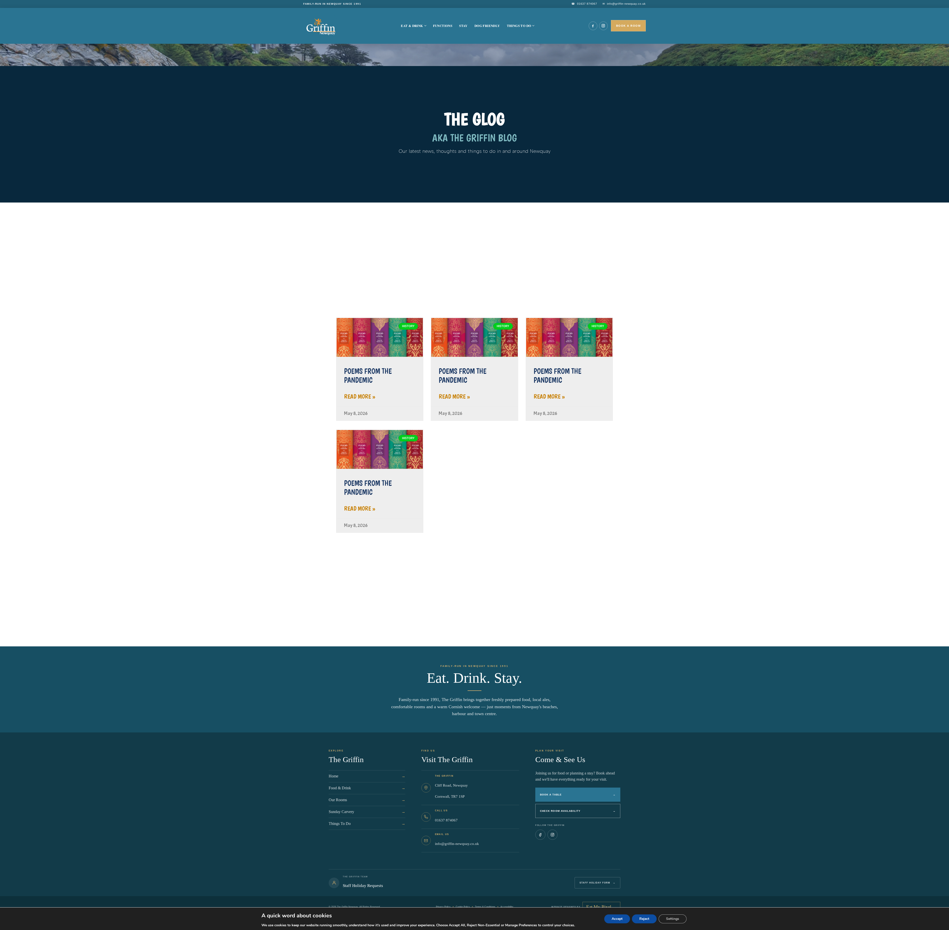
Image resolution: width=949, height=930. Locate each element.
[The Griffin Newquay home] (324, 26)
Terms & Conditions (485, 907)
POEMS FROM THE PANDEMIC (368, 375)
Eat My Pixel (525, 639)
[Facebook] (593, 26)
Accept (617, 918)
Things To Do (367, 823)
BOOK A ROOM (628, 25)
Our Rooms (367, 800)
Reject (644, 918)
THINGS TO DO (519, 25)
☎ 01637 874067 (584, 3)
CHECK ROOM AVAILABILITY (578, 811)
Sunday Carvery (367, 812)
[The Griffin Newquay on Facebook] (540, 835)
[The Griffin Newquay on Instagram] (552, 835)
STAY (463, 25)
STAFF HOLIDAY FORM (597, 883)
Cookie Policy (463, 907)
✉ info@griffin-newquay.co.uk (624, 3)
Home (367, 776)
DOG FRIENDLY (487, 25)
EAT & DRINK (412, 25)
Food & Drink (367, 788)
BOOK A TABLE (578, 794)
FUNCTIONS (443, 25)
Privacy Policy (443, 907)
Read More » (359, 396)
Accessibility (506, 907)
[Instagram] (603, 26)
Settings (672, 918)
